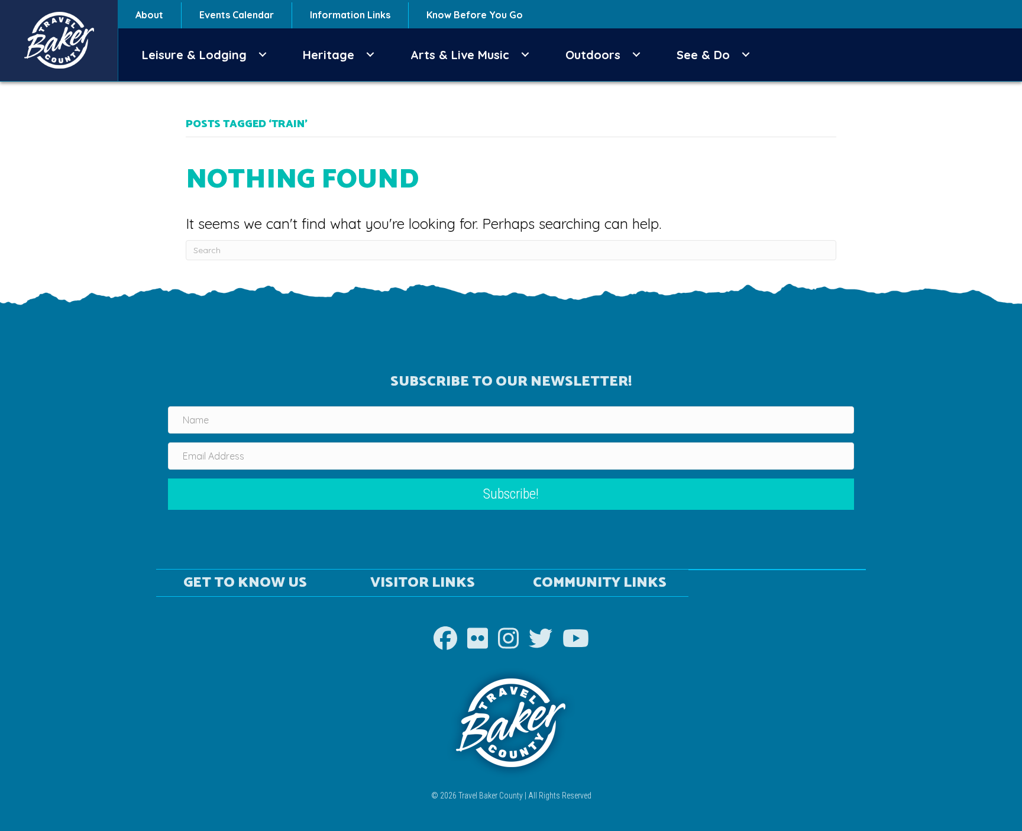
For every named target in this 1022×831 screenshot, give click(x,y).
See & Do (703, 54)
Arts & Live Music (459, 54)
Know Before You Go (474, 15)
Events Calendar (236, 15)
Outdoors (592, 54)
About (149, 15)
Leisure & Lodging (194, 54)
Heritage (328, 54)
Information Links (350, 15)
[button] (263, 54)
